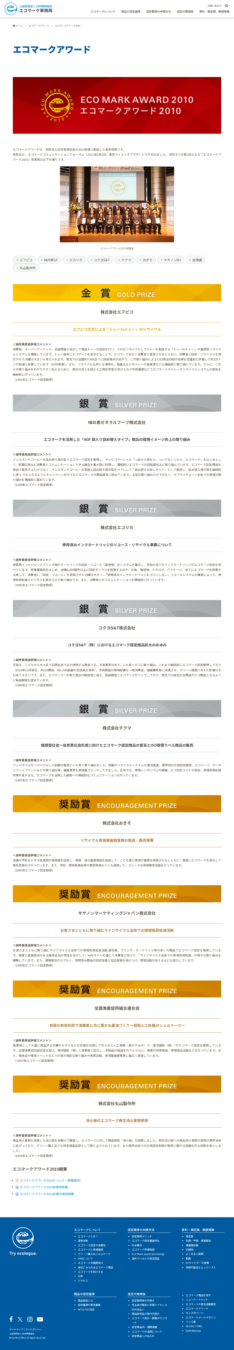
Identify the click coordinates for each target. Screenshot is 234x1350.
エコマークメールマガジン (201, 1317)
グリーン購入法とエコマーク (94, 1254)
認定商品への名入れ (143, 1336)
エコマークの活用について (147, 1331)
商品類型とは (85, 1300)
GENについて (85, 1258)
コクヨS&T (102, 260)
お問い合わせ (214, 5)
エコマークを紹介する (90, 1271)
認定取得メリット (142, 1236)
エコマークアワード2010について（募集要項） (51, 1180)
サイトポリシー (33, 1329)
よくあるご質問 (194, 1254)
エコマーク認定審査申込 (146, 1240)
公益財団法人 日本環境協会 (22, 1333)
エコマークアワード (197, 1308)
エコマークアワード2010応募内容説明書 (47, 1194)
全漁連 (197, 260)
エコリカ (75, 260)
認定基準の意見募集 (89, 1305)
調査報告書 (192, 1245)
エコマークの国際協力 (90, 1263)
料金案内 (137, 1245)
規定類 (189, 1236)
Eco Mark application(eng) (148, 1254)
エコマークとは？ (88, 1236)
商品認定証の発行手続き (146, 1313)
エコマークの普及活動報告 (201, 1304)
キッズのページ (194, 1313)
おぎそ (147, 260)
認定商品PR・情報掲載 (144, 1327)
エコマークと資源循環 (90, 1249)
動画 (188, 1258)
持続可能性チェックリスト (201, 1267)
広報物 (189, 1249)
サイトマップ (16, 1329)
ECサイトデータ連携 (197, 1263)
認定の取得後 (185, 11)
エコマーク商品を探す (198, 1295)
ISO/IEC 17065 (194, 1326)
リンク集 (191, 1321)
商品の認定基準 (131, 11)
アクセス (83, 1280)
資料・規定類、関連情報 (214, 11)
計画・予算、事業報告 (198, 1240)
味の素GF (51, 260)
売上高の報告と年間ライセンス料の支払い (149, 1307)
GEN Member (193, 1330)
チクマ (126, 260)
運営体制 (83, 1240)
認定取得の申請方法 (158, 11)
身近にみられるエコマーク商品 (95, 1267)
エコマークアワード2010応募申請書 (44, 1187)
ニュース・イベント (197, 1299)
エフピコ (26, 260)
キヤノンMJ (172, 260)
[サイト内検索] (226, 6)
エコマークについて (103, 11)
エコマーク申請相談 (143, 1249)
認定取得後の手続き (143, 1300)
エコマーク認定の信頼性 (92, 1245)
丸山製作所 (28, 268)
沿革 (80, 1276)
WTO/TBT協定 (86, 1309)
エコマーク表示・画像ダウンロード (149, 1320)
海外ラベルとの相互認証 (146, 1258)
